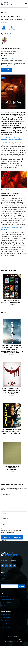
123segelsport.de (5, 617)
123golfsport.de (5, 614)
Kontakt (3, 575)
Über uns (3, 578)
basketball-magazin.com (7, 624)
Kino (3, 77)
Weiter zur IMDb (10, 58)
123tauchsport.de (6, 621)
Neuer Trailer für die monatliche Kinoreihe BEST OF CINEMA (12, 302)
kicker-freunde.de (6, 627)
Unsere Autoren (5, 582)
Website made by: (11, 641)
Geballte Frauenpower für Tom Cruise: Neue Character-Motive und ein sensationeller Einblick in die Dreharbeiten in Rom (12, 349)
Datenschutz (4, 596)
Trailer (6, 70)
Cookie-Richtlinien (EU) (7, 602)
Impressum (4, 605)
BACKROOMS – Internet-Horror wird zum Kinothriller (12, 467)
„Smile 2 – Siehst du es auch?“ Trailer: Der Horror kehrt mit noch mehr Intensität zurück (12, 391)
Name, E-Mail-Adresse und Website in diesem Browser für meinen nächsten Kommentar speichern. (12, 530)
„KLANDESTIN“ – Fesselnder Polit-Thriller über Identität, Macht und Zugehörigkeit (11, 431)
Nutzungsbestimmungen (8, 599)
